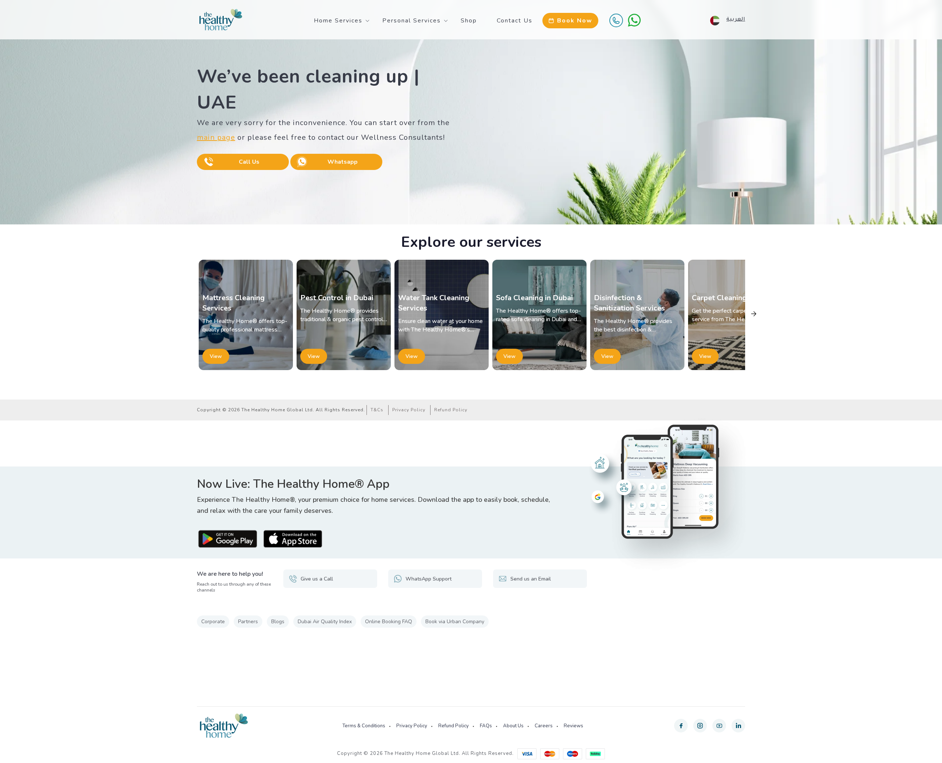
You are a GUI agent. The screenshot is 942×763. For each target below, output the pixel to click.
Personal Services (411, 21)
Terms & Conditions (363, 726)
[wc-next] (754, 314)
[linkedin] (738, 725)
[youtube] (719, 725)
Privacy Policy (408, 410)
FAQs (486, 726)
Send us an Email (530, 578)
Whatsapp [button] (342, 162)
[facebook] (681, 725)
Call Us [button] (249, 162)
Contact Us (514, 21)
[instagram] (700, 725)
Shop (469, 21)
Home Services (338, 21)
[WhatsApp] (634, 20)
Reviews (573, 726)
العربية (735, 20)
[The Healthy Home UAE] (221, 20)
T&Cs (377, 410)
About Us (513, 726)
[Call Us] (616, 20)
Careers (544, 726)
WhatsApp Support (428, 578)
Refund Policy (450, 410)
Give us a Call (317, 578)
